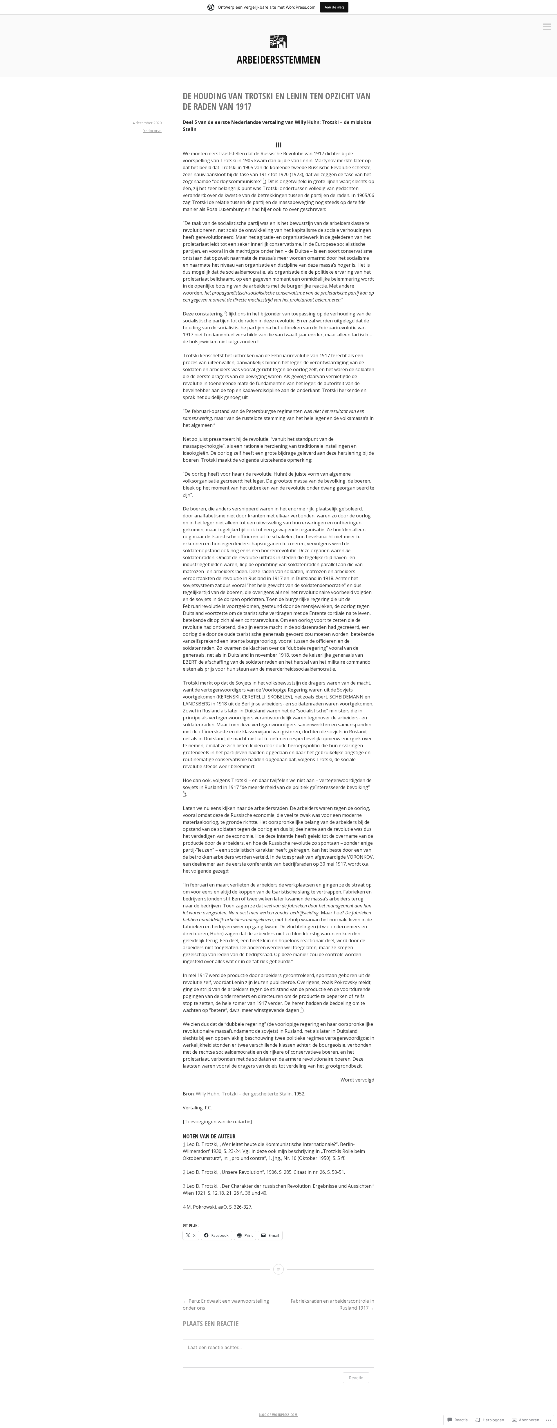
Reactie (356, 1377)
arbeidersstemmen (278, 60)
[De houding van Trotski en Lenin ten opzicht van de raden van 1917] (278, 1269)
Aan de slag (334, 7)
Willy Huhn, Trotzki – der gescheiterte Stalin (244, 1094)
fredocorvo (152, 130)
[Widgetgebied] (547, 27)
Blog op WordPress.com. (278, 1414)
